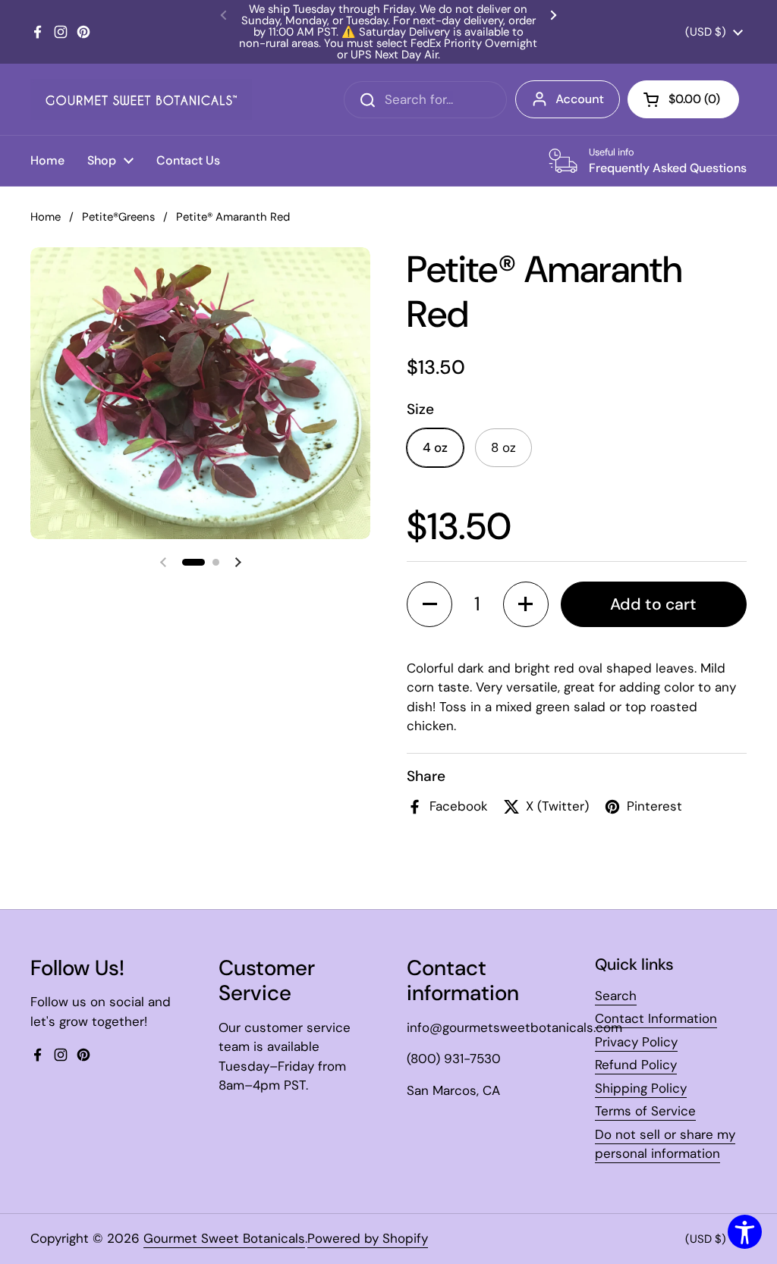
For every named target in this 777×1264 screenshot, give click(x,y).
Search (616, 995)
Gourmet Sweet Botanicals (224, 1238)
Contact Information (656, 1018)
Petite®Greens (118, 216)
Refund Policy (636, 1064)
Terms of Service (645, 1110)
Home (45, 216)
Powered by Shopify (367, 1238)
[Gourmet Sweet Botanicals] (141, 99)
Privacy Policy (636, 1041)
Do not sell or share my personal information (665, 1144)
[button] (193, 562)
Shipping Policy (641, 1088)
